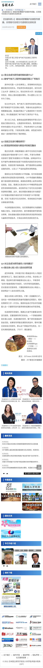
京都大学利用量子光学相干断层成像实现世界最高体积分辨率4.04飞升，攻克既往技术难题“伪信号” (20, 462)
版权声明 (26, 655)
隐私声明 (36, 655)
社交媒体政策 (21, 658)
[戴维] (34, 555)
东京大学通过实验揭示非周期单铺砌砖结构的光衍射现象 (20, 444)
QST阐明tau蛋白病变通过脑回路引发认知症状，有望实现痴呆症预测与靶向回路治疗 (21, 450)
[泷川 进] (21, 555)
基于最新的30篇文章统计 (32, 473)
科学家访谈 (19, 10)
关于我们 (33, 4)
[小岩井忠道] (7, 555)
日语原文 (4, 365)
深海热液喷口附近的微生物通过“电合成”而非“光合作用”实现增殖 (21, 456)
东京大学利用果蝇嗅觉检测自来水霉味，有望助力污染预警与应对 (20, 468)
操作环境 (16, 655)
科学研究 (9, 10)
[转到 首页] (2, 10)
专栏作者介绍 (10, 543)
